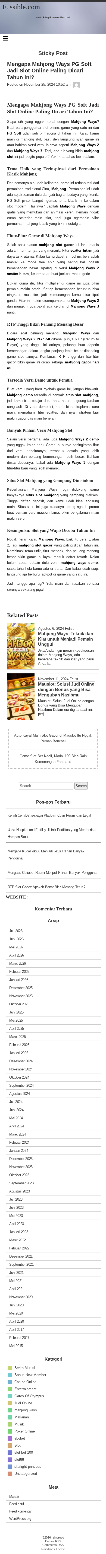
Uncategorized (25, 1473)
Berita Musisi (24, 1368)
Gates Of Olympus (29, 1396)
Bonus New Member (30, 1375)
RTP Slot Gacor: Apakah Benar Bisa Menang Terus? (46, 887)
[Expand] (5, 38)
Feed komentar (20, 1511)
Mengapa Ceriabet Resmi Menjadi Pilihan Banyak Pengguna (52, 873)
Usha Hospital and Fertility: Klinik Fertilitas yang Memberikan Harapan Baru (52, 833)
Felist (69, 628)
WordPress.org (20, 1519)
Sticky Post (53, 53)
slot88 (19, 1459)
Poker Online (24, 1431)
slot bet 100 (23, 1452)
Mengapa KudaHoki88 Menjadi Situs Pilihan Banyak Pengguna (46, 854)
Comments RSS (53, 1544)
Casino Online (25, 1382)
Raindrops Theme (53, 1549)
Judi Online (23, 1403)
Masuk (14, 1497)
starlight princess (27, 1466)
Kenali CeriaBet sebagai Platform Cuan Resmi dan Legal (49, 815)
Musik (19, 1424)
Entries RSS (53, 1541)
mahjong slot (31, 139)
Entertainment (25, 1389)
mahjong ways (25, 1410)
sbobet (19, 1438)
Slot (17, 1445)
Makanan (21, 1417)
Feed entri (16, 1504)
